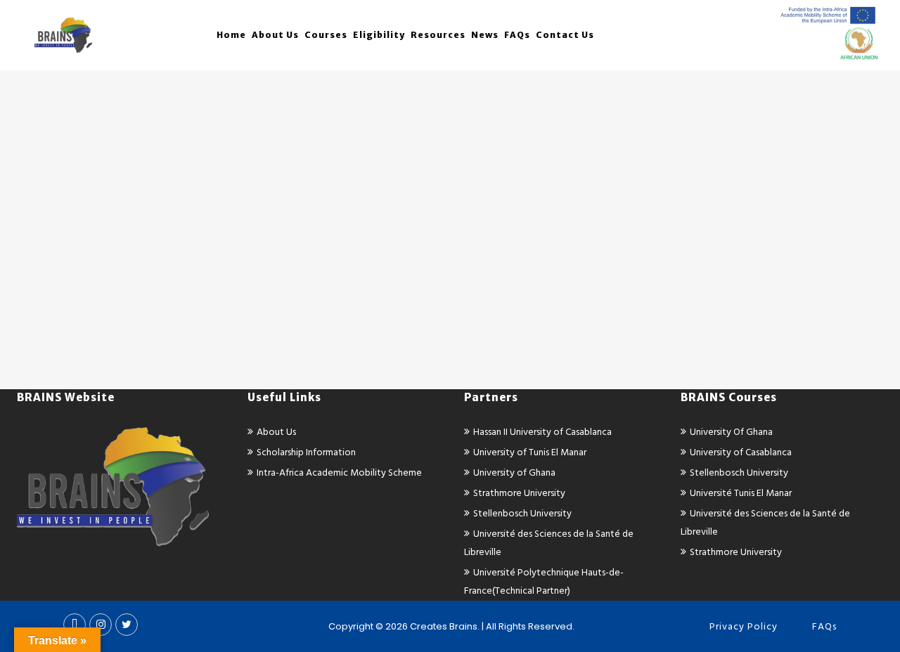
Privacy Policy (743, 626)
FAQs (824, 626)
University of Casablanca (741, 452)
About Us (276, 432)
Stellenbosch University (522, 513)
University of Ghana (514, 472)
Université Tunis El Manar (741, 493)
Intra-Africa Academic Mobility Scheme (339, 472)
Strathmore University (519, 493)
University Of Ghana (731, 432)
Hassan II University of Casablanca (542, 432)
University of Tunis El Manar (529, 452)
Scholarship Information (306, 452)
